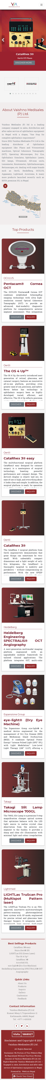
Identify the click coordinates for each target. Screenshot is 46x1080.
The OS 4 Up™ (22, 956)
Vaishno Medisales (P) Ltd (22, 1010)
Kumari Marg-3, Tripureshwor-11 (22, 1013)
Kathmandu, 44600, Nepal (22, 1016)
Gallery (22, 992)
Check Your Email (24, 1076)
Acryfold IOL (22, 962)
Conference (22, 995)
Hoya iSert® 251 (22, 950)
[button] (10, 93)
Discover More (22, 63)
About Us (22, 983)
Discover (16, 317)
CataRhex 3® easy (22, 947)
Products (22, 986)
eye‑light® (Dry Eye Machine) (22, 965)
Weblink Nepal (28, 1071)
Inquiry (31, 317)
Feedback (22, 998)
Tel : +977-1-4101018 (22, 1019)
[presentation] (3, 40)
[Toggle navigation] (41, 5)
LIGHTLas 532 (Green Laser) (22, 953)
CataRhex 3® (22, 959)
